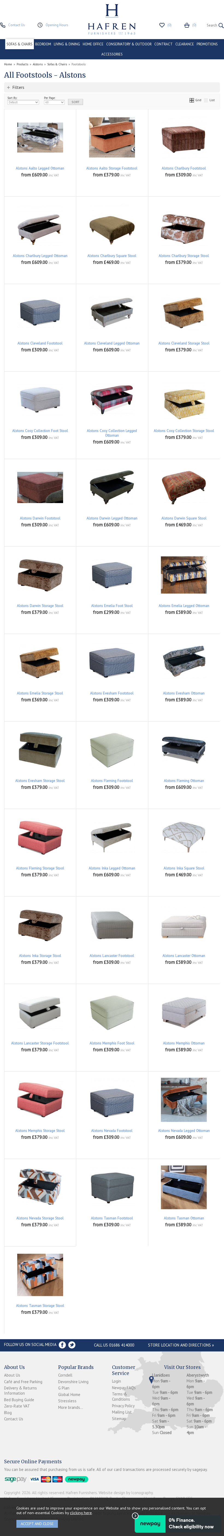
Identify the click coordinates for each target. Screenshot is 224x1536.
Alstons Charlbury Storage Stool (184, 255)
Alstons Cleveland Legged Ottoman (112, 343)
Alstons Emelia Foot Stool (112, 605)
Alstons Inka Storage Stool (40, 955)
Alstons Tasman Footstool (112, 1218)
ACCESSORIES (112, 54)
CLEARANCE (184, 44)
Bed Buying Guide (19, 1399)
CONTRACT (163, 44)
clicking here (81, 1512)
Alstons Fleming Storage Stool (40, 868)
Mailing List (122, 1412)
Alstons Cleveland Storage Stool (184, 343)
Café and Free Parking (23, 1381)
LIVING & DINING (67, 44)
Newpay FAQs (124, 1387)
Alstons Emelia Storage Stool (40, 693)
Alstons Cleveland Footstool (40, 343)
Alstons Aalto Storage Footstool (111, 168)
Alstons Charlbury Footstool (184, 168)
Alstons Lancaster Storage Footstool (40, 1043)
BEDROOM (43, 44)
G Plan (63, 1388)
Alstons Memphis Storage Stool (40, 1130)
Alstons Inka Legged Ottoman (112, 868)
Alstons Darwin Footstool (40, 518)
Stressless (67, 1400)
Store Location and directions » (181, 1345)
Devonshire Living (73, 1381)
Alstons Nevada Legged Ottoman (184, 1130)
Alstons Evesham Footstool (112, 693)
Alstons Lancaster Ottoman (184, 955)
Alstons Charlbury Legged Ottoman (40, 255)
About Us (12, 1375)
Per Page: (49, 98)
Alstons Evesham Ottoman (184, 693)
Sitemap (119, 1418)
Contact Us (13, 1418)
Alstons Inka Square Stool (184, 868)
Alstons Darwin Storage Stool (40, 605)
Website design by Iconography (126, 1492)
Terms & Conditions (121, 1396)
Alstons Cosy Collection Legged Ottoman (112, 433)
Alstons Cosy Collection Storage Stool (184, 430)
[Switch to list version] (206, 100)
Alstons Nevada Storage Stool (40, 1218)
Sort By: (12, 98)
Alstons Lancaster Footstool (112, 955)
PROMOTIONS (207, 44)
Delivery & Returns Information (20, 1390)
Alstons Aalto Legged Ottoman (40, 168)
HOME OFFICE (93, 44)
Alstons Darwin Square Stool (184, 518)
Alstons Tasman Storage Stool (40, 1305)
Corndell (65, 1375)
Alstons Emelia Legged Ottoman (184, 605)
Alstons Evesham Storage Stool (40, 780)
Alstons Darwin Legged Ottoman (112, 518)
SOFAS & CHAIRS (20, 44)
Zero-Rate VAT (17, 1406)
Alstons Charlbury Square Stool (111, 255)
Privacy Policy (123, 1405)
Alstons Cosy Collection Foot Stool (40, 430)
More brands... (70, 1407)
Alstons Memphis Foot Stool (112, 1043)
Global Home (69, 1394)
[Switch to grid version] (192, 100)
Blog (8, 1412)
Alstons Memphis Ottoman (184, 1043)
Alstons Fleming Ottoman (184, 780)
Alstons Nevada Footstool (111, 1130)
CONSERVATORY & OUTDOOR (129, 44)
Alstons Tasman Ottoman (184, 1218)
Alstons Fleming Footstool (112, 780)
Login (116, 1381)
